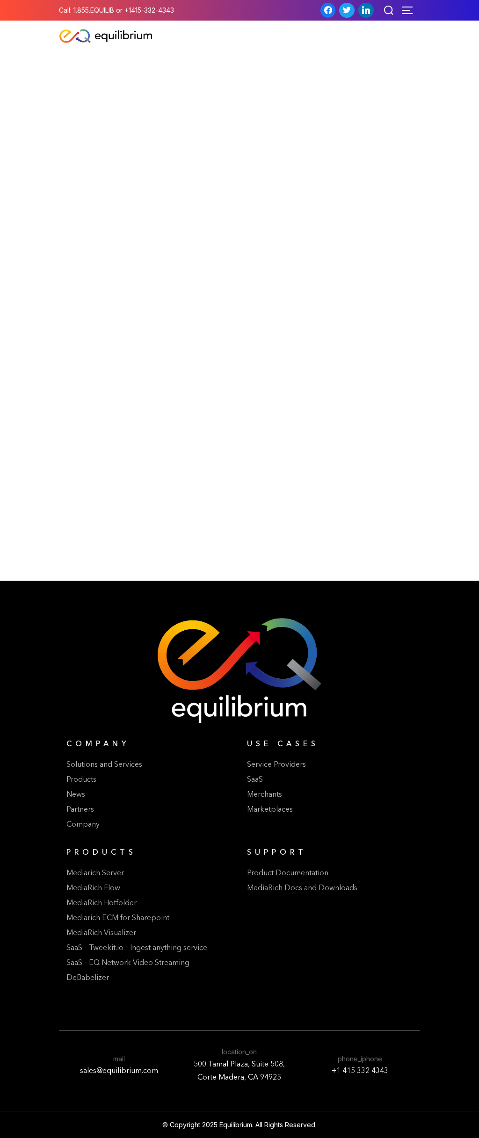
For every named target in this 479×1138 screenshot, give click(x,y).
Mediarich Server (95, 873)
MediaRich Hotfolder (101, 903)
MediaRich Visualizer (101, 933)
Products (81, 780)
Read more (199, 515)
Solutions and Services (104, 765)
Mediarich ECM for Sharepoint (117, 918)
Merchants (264, 795)
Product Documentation (287, 873)
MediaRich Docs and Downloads (302, 888)
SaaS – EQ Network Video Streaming (127, 963)
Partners (80, 810)
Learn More (147, 540)
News (75, 795)
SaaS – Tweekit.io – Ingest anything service (136, 948)
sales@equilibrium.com (119, 1071)
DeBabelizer (87, 978)
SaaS (255, 780)
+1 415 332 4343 (360, 1071)
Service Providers (276, 765)
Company (83, 824)
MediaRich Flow (93, 888)
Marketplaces (270, 810)
